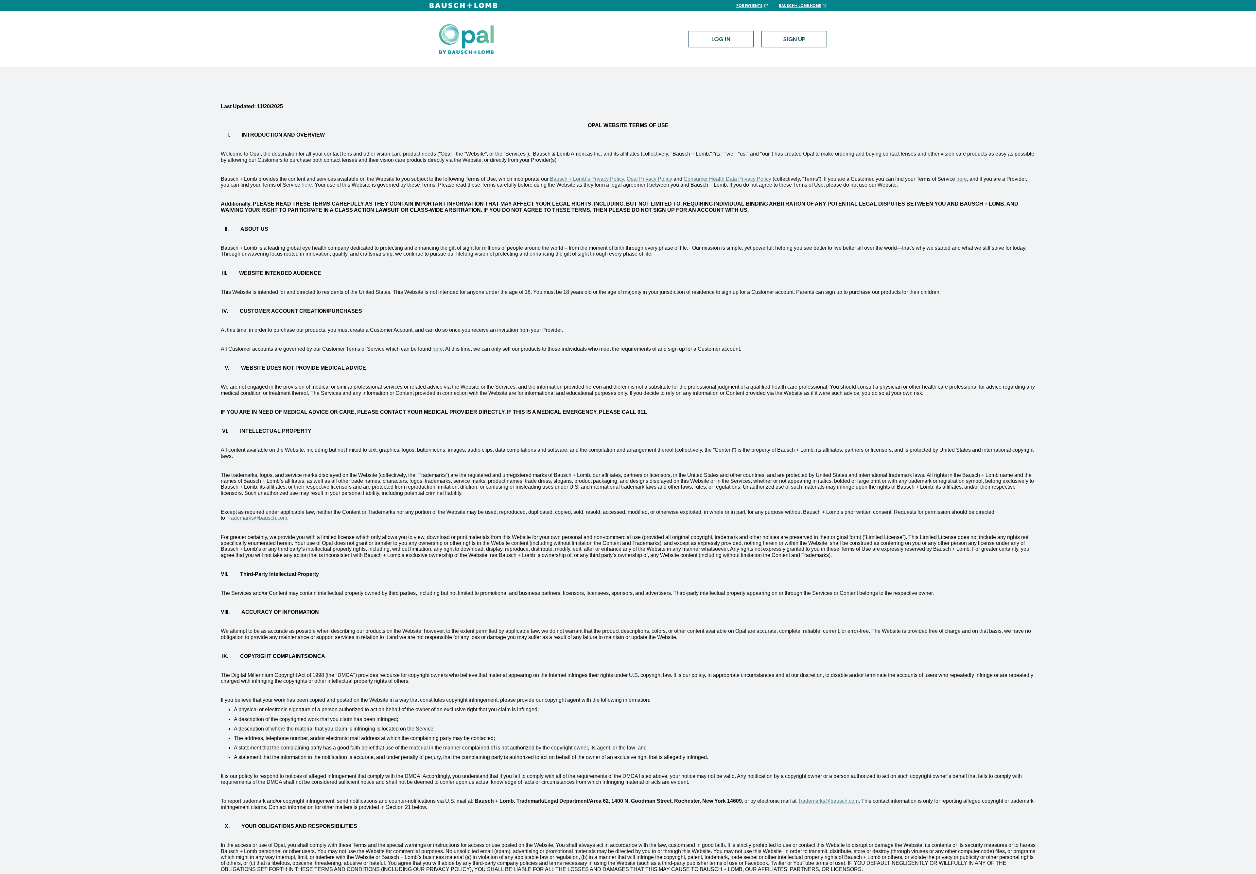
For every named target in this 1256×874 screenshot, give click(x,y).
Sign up (794, 39)
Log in (720, 39)
